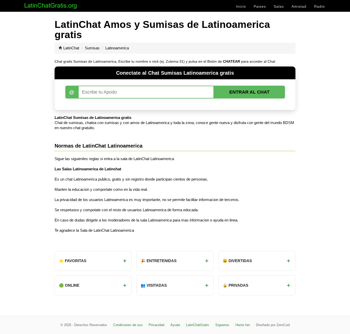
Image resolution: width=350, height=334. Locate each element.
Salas (279, 6)
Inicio (241, 6)
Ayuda (175, 325)
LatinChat (71, 48)
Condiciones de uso (127, 325)
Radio (319, 6)
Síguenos (222, 325)
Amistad (299, 6)
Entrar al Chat (249, 92)
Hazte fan (242, 325)
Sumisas (92, 48)
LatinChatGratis (197, 325)
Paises (260, 6)
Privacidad (156, 325)
